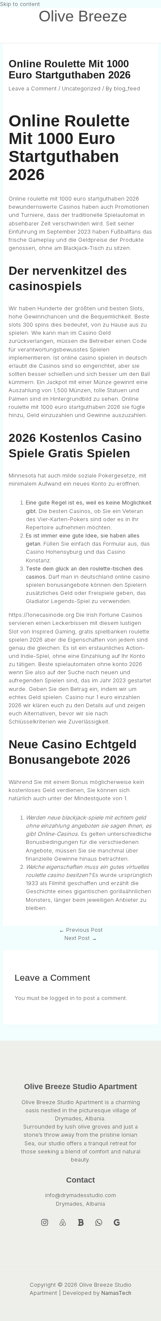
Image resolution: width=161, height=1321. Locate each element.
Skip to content (20, 4)
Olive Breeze (83, 16)
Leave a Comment (33, 88)
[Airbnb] (63, 1224)
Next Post (80, 938)
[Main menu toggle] (26, 34)
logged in (62, 998)
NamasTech (116, 1293)
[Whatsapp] (99, 1224)
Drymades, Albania (80, 1204)
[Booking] (81, 1224)
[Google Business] (117, 1224)
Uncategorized (81, 88)
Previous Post (81, 930)
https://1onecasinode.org (41, 615)
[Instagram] (45, 1224)
